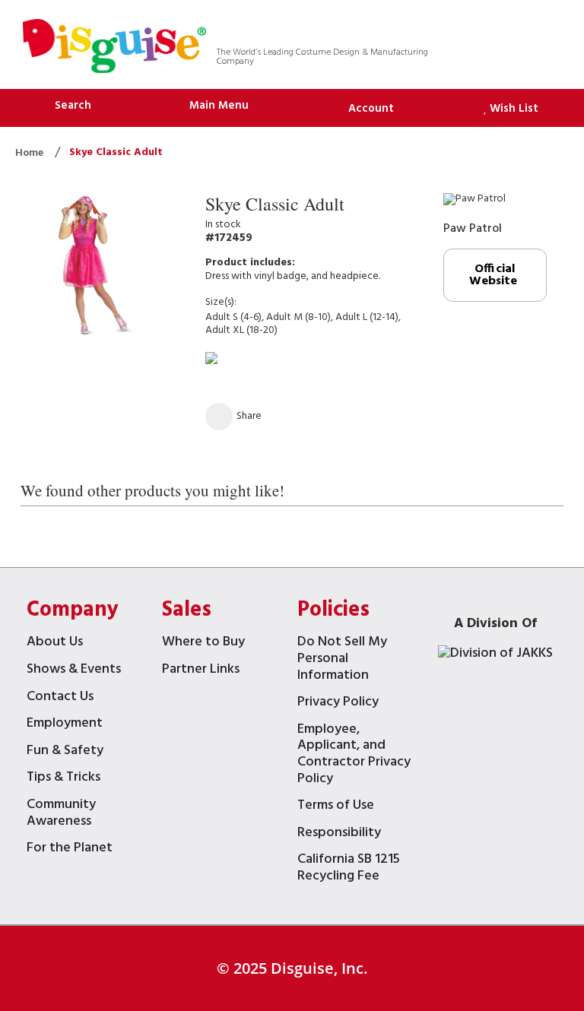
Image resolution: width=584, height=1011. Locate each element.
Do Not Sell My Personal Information (342, 660)
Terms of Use (335, 806)
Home (30, 153)
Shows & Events (74, 670)
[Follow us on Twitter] (444, 30)
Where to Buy (203, 643)
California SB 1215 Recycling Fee (348, 869)
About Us (55, 643)
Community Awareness (61, 814)
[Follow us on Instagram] (533, 30)
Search (73, 106)
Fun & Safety (65, 752)
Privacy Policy (338, 703)
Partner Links (201, 670)
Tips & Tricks (63, 778)
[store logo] (114, 48)
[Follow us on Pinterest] (503, 30)
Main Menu (219, 106)
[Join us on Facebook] (474, 30)
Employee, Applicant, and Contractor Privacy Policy (354, 755)
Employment (65, 724)
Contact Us (60, 698)
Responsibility (339, 834)
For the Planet (70, 849)
